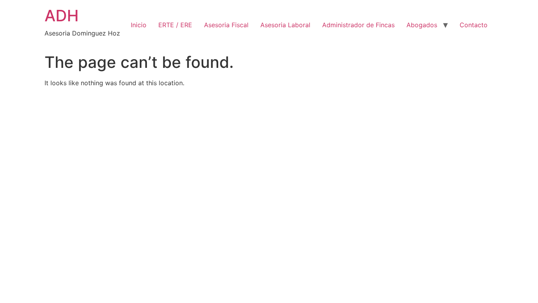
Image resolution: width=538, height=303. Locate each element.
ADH (62, 15)
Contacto (474, 25)
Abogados (421, 25)
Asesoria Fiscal (226, 25)
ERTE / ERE (175, 25)
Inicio (139, 25)
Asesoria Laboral (285, 25)
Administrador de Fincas (358, 25)
